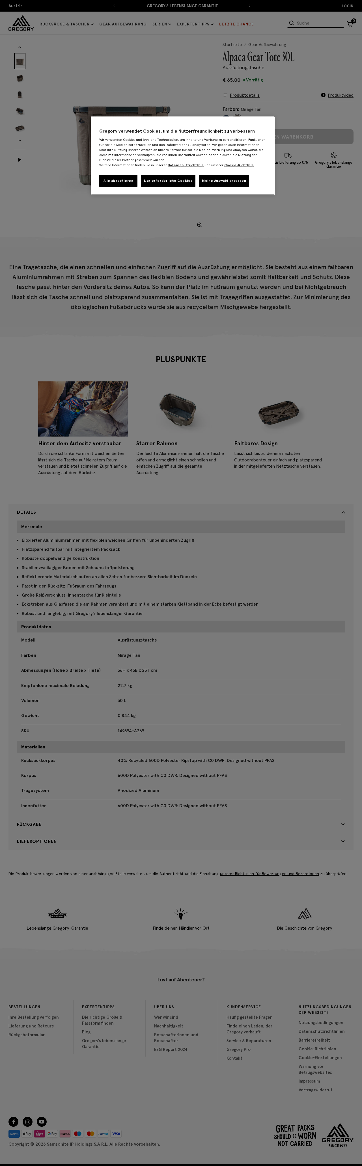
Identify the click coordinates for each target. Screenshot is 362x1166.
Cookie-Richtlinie (239, 165)
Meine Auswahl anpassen (224, 180)
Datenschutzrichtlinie (186, 165)
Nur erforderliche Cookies (168, 180)
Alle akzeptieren (118, 180)
